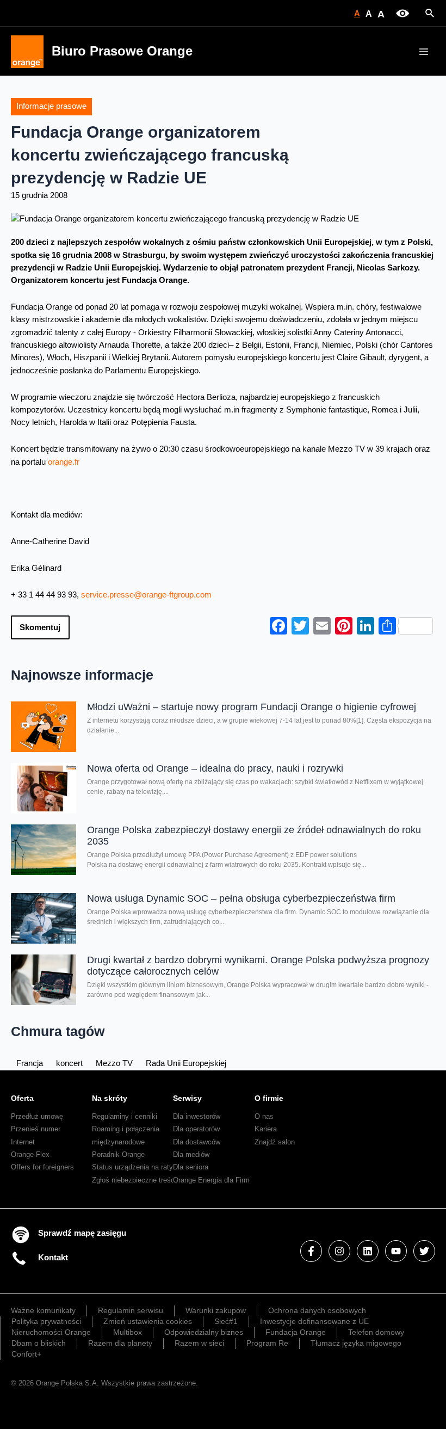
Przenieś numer (35, 1129)
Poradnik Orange (118, 1154)
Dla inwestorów (196, 1116)
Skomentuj (40, 627)
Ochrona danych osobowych (317, 1310)
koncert (69, 1063)
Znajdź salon (275, 1142)
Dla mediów (191, 1154)
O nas (264, 1116)
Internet (23, 1142)
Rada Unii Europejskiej (186, 1063)
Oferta (22, 1098)
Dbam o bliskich (38, 1343)
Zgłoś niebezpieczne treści (134, 1180)
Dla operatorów (196, 1129)
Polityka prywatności (46, 1321)
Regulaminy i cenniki (124, 1116)
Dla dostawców (196, 1142)
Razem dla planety (120, 1343)
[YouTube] (396, 1251)
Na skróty (109, 1098)
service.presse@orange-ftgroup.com (146, 594)
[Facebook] (311, 1251)
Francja (29, 1063)
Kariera (266, 1129)
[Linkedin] (368, 1251)
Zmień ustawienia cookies (147, 1321)
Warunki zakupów (215, 1310)
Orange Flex (30, 1154)
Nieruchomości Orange (51, 1332)
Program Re (267, 1343)
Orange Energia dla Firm (211, 1180)
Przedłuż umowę (37, 1116)
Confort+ (26, 1354)
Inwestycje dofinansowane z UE (314, 1321)
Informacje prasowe (51, 106)
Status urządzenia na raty (132, 1167)
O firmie (269, 1098)
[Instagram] (339, 1251)
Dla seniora (190, 1167)
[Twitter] (424, 1251)
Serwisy (187, 1098)
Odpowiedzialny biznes (203, 1332)
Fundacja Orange (295, 1332)
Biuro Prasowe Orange (122, 51)
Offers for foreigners (42, 1167)
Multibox (127, 1332)
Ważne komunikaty (43, 1310)
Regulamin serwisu (130, 1310)
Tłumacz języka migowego (356, 1343)
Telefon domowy (376, 1332)
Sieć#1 (226, 1321)
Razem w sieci (199, 1343)
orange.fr (63, 462)
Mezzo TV (114, 1063)
